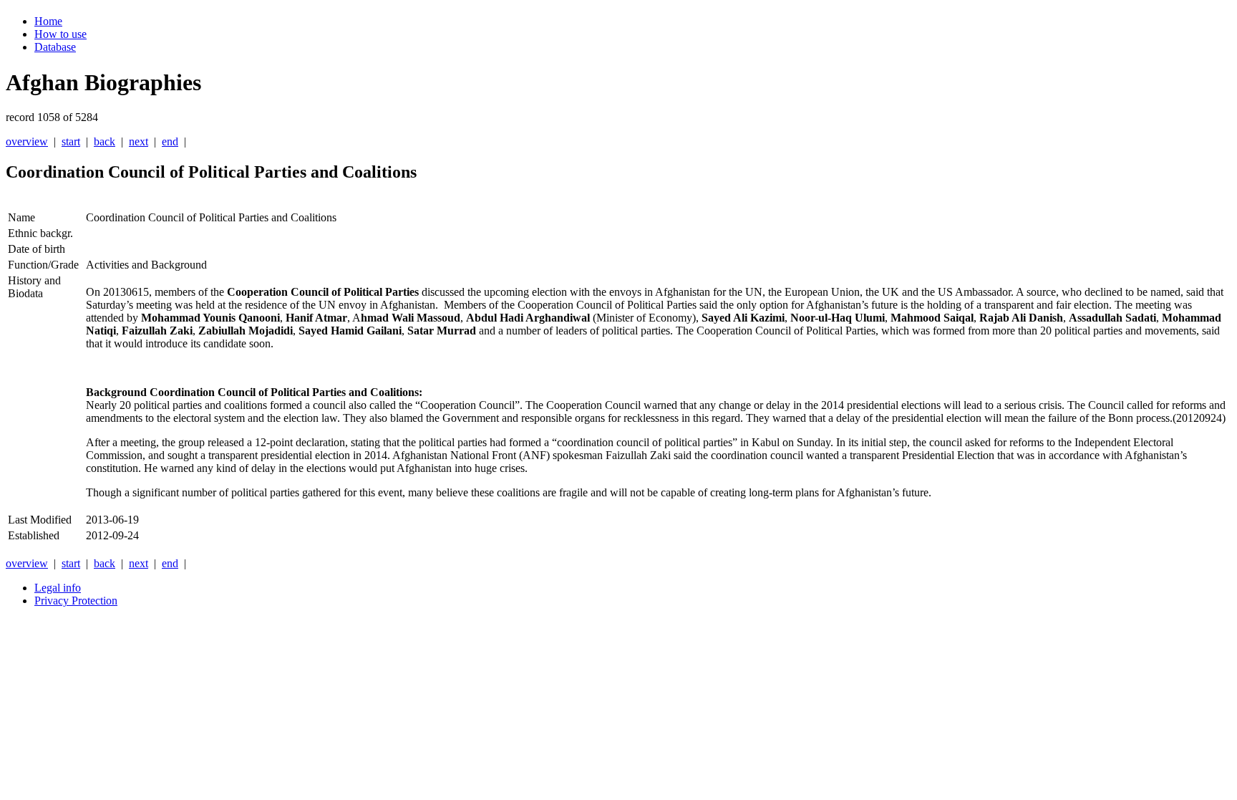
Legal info (57, 588)
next (138, 141)
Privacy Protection (75, 600)
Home (48, 21)
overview (27, 141)
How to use (60, 34)
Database (55, 47)
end (170, 141)
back (104, 141)
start (71, 141)
